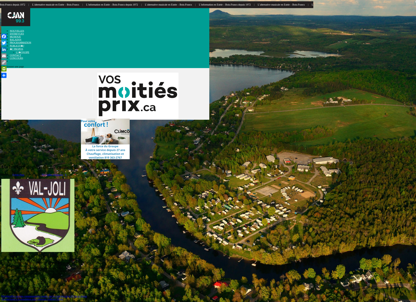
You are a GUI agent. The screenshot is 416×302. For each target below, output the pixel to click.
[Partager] (4, 75)
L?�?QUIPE (22, 52)
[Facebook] (4, 36)
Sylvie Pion (18, 174)
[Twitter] (4, 43)
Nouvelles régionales (52, 174)
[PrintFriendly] (4, 69)
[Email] (4, 56)
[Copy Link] (4, 62)
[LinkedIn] (4, 49)
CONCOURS (16, 58)
